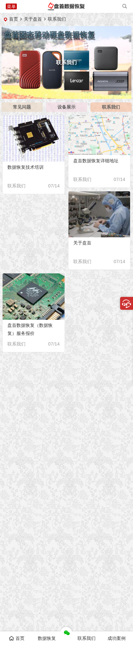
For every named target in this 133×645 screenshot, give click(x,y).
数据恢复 (47, 638)
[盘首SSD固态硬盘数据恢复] (66, 9)
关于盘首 (33, 19)
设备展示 (66, 106)
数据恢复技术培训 (25, 167)
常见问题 (22, 106)
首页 (13, 19)
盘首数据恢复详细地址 (95, 160)
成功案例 (116, 638)
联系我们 (111, 106)
